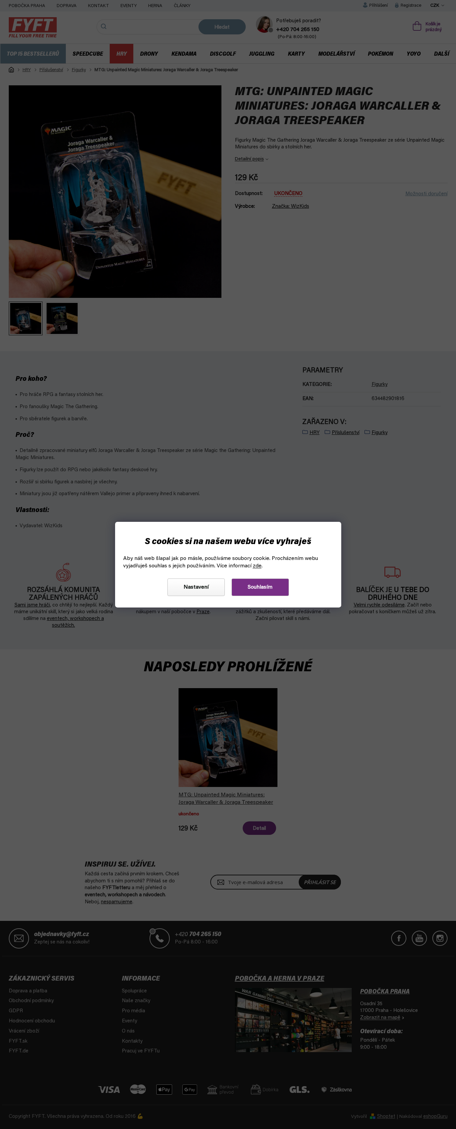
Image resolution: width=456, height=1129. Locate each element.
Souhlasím (260, 587)
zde (257, 566)
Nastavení (196, 587)
